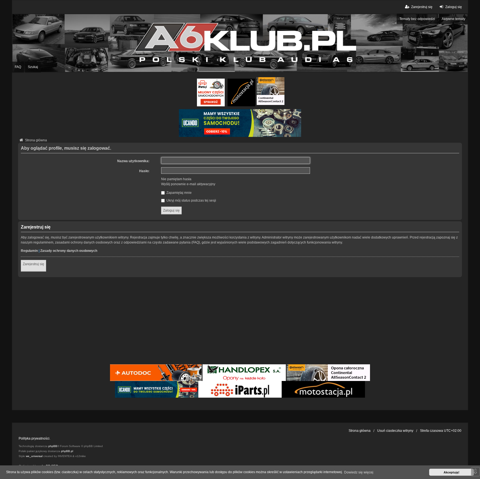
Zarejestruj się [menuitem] (421, 7)
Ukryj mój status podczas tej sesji (191, 200)
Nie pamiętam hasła (176, 179)
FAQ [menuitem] (18, 67)
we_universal (34, 456)
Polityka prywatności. (34, 438)
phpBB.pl (67, 451)
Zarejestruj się (33, 264)
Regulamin (29, 251)
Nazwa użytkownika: (133, 161)
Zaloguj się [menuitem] (453, 7)
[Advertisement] (240, 321)
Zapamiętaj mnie (179, 193)
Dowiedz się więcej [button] (358, 472)
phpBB (52, 446)
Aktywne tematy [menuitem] (453, 19)
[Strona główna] (240, 43)
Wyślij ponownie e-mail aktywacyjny (188, 184)
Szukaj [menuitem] (33, 67)
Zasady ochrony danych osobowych (68, 251)
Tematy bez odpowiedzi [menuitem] (417, 19)
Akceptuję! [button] (451, 472)
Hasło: (144, 171)
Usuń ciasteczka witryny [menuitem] (395, 431)
